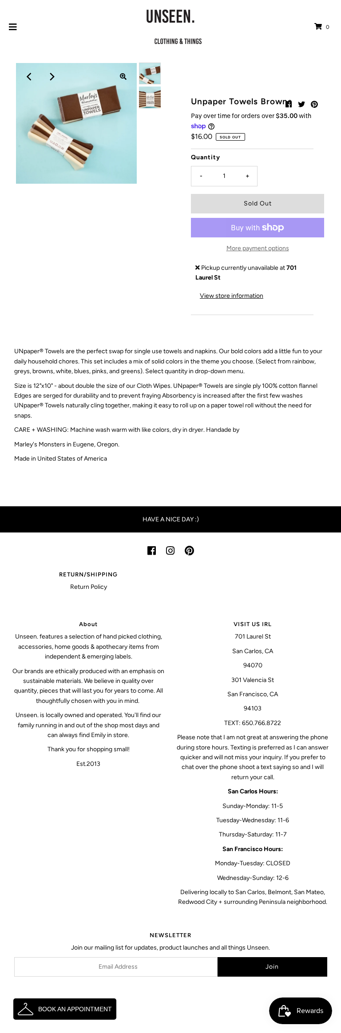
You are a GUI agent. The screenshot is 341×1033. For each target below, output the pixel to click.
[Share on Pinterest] (314, 104)
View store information (231, 296)
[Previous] (30, 77)
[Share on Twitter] (301, 104)
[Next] (51, 77)
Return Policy (88, 587)
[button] (64, 1009)
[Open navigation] (13, 27)
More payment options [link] (257, 248)
